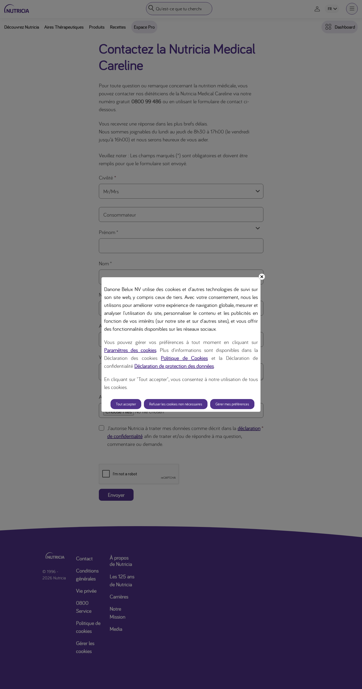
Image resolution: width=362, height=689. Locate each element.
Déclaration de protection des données (174, 366)
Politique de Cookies (184, 358)
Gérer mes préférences (232, 404)
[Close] (262, 277)
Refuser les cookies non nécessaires (175, 404)
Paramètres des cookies (130, 350)
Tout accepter (126, 404)
